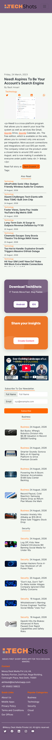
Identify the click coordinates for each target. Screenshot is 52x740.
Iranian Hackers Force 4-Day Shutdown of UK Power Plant (33, 566)
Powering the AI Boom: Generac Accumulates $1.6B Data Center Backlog (32, 476)
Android (20, 304)
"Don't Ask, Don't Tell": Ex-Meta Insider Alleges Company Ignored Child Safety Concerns (33, 585)
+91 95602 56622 (11, 686)
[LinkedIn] (31, 95)
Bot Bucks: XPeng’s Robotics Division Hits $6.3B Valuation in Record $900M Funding (34, 434)
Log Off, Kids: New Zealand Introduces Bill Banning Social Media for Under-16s (33, 546)
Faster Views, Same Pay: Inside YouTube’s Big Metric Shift (21, 211)
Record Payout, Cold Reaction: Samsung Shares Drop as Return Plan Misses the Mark (32, 497)
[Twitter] (7, 95)
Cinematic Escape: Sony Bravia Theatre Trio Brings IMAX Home (21, 237)
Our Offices (7, 714)
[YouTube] (32, 731)
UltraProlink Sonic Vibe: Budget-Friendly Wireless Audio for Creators (23, 185)
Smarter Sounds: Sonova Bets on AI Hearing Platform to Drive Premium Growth (33, 455)
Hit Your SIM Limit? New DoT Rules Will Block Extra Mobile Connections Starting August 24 (23, 264)
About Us (6, 697)
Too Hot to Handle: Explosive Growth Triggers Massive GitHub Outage (24, 250)
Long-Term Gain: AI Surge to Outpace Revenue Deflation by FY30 (23, 224)
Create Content (26, 340)
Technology (11, 91)
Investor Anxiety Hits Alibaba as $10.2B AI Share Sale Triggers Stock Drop (34, 518)
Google (8, 133)
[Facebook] (19, 95)
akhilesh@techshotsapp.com (16, 682)
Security (25, 538)
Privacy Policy (9, 706)
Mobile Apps (8, 701)
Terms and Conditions (13, 710)
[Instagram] (25, 731)
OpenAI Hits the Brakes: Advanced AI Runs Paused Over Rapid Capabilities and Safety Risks (32, 626)
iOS (34, 304)
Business (25, 427)
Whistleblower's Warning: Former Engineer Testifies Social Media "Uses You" (33, 605)
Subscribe (26, 410)
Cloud (31, 710)
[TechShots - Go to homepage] (20, 6)
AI (29, 714)
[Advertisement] (26, 40)
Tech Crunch (29, 166)
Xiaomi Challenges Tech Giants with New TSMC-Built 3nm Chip (23, 198)
